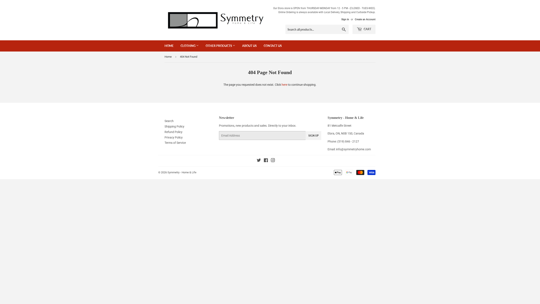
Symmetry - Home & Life (181, 172)
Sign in (345, 19)
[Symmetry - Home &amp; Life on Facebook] (266, 161)
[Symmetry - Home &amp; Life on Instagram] (273, 161)
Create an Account (365, 19)
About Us (249, 46)
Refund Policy (173, 132)
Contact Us (273, 46)
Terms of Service (175, 142)
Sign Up (313, 135)
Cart (367, 29)
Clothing (188, 46)
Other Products (219, 46)
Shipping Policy (174, 126)
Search (169, 121)
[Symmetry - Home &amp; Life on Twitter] (259, 161)
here (284, 84)
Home (169, 46)
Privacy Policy (174, 137)
